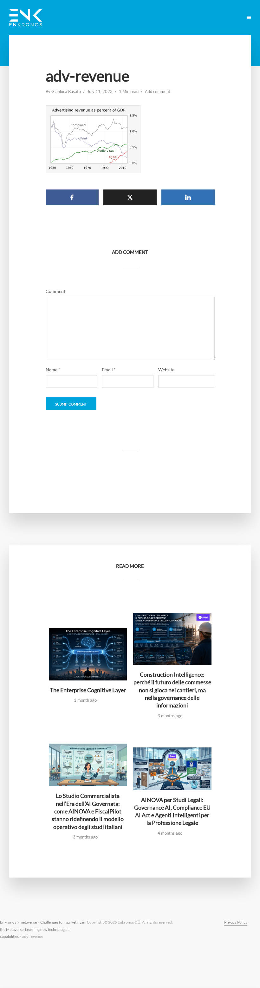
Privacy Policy (235, 922)
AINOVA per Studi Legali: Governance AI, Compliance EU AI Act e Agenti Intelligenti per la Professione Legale (172, 811)
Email (109, 370)
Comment (55, 291)
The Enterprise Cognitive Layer (88, 689)
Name (53, 370)
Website (166, 370)
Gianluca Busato (66, 91)
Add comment (157, 91)
